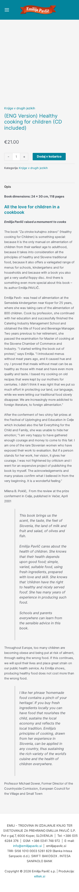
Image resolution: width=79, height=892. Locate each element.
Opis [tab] (7, 187)
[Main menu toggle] (7, 10)
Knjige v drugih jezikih (19, 108)
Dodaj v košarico (49, 156)
